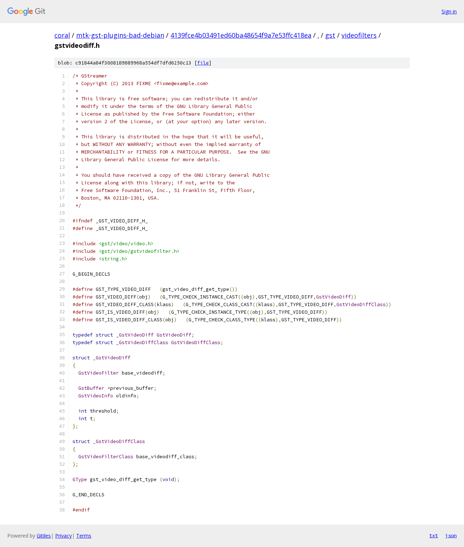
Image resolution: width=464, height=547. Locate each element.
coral (62, 35)
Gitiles (44, 535)
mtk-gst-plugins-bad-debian (120, 35)
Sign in (449, 11)
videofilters (359, 35)
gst (330, 35)
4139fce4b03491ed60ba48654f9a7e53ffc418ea (240, 35)
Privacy (63, 535)
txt (433, 535)
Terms (83, 535)
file (203, 63)
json (451, 535)
